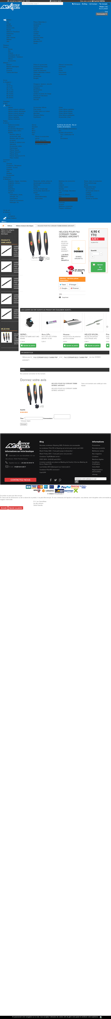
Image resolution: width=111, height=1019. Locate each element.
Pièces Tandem (40, 142)
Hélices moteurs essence (16, 113)
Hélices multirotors (14, 119)
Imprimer (65, 297)
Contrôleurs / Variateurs (15, 57)
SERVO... (24, 334)
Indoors (9, 35)
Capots (35, 28)
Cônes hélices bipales (66, 111)
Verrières (36, 26)
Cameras (9, 164)
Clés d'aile (36, 39)
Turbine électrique (12, 72)
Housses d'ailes (38, 37)
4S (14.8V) (10, 92)
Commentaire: (48, 418)
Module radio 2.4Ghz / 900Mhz (15, 132)
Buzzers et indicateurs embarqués (40, 97)
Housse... (67, 334)
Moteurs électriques (13, 66)
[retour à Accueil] (3, 225)
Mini (33, 129)
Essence (9, 70)
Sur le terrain (90, 196)
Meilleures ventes (98, 451)
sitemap (94, 474)
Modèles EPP (37, 41)
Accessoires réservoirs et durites (41, 192)
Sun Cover (36, 35)
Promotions (96, 445)
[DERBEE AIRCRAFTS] (78, 250)
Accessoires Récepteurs (16, 129)
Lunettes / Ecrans (12, 167)
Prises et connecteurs (17, 200)
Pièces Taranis (14, 150)
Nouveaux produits (98, 448)
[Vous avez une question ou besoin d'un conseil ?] (75, 270)
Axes (60, 68)
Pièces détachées (40, 140)
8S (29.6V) (10, 97)
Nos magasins (97, 454)
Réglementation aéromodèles (97, 471)
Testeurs (36, 92)
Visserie (61, 189)
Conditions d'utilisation (96, 463)
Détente (9, 39)
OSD (8, 171)
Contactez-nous (20, 479)
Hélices (10, 59)
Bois (60, 196)
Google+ (64, 288)
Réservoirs (36, 185)
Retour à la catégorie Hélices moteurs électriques (7, 232)
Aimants (61, 204)
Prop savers (62, 72)
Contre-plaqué (63, 200)
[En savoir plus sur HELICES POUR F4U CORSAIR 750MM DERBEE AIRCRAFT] (6, 337)
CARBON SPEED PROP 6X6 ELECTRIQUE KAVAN (18, 314)
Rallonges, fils (14, 202)
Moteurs (9, 65)
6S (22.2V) (10, 96)
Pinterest (75, 288)
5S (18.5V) (10, 94)
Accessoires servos (41, 144)
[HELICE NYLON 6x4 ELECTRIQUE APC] (94, 322)
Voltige (9, 24)
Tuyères (35, 34)
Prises (61, 70)
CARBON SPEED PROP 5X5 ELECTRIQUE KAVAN (18, 299)
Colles (61, 183)
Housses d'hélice (38, 115)
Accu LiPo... (46, 334)
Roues (86, 185)
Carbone (61, 185)
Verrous (10, 193)
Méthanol (9, 68)
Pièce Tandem (14, 158)
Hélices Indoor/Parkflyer (15, 115)
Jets (8, 41)
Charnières (11, 189)
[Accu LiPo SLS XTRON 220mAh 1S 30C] (51, 322)
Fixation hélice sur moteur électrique (41, 112)
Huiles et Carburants (39, 70)
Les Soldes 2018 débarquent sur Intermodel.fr (55, 467)
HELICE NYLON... (92, 334)
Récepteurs (11, 127)
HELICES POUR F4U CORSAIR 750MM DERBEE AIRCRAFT (17, 339)
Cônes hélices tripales (66, 113)
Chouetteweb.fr (59, 494)
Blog (42, 442)
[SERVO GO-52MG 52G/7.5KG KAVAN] (29, 322)
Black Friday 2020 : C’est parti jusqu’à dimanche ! (56, 451)
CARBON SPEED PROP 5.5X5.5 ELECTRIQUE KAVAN (18, 283)
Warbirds (9, 26)
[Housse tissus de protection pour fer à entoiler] (72, 322)
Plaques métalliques (65, 208)
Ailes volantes (11, 37)
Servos (34, 125)
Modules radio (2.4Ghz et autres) (17, 139)
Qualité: (22, 410)
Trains (35, 30)
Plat (33, 134)
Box (60, 131)
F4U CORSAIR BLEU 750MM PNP (76, 357)
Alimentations (37, 90)
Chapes (10, 187)
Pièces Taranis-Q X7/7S (17, 156)
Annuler (4, 508)
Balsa (60, 198)
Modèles (9, 173)
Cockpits (36, 32)
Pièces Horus (14, 154)
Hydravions (10, 34)
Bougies (36, 78)
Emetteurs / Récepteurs (14, 165)
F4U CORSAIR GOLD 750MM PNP (45, 357)
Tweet (63, 284)
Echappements (38, 68)
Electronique (14, 148)
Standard (35, 127)
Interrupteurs (14, 198)
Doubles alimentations (66, 132)
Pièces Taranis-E (15, 152)
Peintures (62, 202)
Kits (8, 22)
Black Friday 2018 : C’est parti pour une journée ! (56, 454)
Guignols (11, 185)
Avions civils (11, 28)
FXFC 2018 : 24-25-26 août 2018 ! (50, 459)
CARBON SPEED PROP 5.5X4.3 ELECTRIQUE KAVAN (18, 267)
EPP (60, 193)
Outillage (88, 195)
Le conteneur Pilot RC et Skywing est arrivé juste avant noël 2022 (61, 448)
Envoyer (23, 424)
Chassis (10, 53)
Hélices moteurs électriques (17, 111)
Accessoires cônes (65, 117)
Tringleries (11, 191)
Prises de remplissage (40, 189)
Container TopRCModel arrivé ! (50, 456)
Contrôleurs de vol (14, 55)
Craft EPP (43, 472)
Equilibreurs (37, 117)
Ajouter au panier (15, 508)
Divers (35, 43)
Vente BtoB (96, 467)
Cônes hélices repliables (66, 109)
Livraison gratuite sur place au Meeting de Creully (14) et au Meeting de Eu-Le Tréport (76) (63, 463)
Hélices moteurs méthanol (16, 109)
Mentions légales (98, 459)
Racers (9, 30)
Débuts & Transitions (13, 32)
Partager (73, 284)
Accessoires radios (16, 146)
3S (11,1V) (10, 90)
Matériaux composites (66, 206)
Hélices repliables (13, 117)
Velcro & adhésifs (64, 195)
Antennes (9, 169)
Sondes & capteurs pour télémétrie (17, 143)
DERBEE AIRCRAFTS (79, 258)
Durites (35, 187)
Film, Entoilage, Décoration (67, 191)
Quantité (93, 250)
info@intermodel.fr (20, 467)
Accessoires (12, 61)
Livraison (95, 456)
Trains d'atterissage (90, 183)
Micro (33, 131)
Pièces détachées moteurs (41, 72)
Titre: (22, 418)
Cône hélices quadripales (66, 115)
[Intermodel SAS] (9, 6)
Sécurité (36, 99)
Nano (33, 132)
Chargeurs (36, 88)
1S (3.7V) (9, 86)
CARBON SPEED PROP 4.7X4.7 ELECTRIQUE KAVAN (18, 251)
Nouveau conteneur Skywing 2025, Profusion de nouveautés (60, 445)
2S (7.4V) (9, 88)
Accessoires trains (90, 187)
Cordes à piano (63, 187)
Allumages (36, 74)
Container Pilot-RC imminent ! (50, 470)
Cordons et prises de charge (42, 94)
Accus (9, 84)
